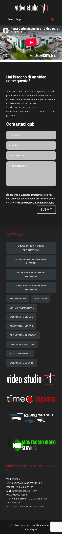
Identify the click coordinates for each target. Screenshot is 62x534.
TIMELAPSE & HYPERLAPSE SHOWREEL (31, 287)
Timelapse (31, 529)
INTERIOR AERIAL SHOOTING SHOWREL (31, 261)
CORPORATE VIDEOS (21, 316)
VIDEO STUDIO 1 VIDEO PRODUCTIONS (31, 248)
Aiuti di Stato (13, 502)
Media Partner (40, 525)
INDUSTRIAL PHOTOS (22, 344)
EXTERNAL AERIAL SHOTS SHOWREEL (31, 274)
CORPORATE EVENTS (22, 362)
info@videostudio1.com (24, 490)
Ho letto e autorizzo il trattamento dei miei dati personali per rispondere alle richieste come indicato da (30, 199)
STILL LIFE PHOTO (20, 353)
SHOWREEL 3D (18, 298)
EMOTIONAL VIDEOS (21, 326)
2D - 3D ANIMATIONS (22, 307)
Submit (46, 209)
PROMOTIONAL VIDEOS (23, 335)
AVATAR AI (40, 298)
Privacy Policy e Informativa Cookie (36, 202)
